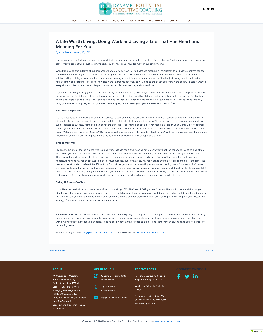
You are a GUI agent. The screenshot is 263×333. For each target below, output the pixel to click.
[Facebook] (204, 9)
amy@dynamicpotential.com (114, 297)
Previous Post (58, 250)
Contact (175, 20)
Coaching (119, 20)
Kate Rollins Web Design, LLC (168, 321)
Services (103, 20)
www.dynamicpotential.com (150, 232)
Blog (188, 20)
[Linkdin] (195, 276)
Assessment (136, 20)
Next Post (206, 250)
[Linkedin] (212, 9)
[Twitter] (208, 9)
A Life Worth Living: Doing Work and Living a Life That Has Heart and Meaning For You (150, 300)
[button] (92, 20)
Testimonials (157, 20)
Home (75, 20)
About (87, 20)
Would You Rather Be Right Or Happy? (149, 288)
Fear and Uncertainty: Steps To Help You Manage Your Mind (150, 278)
